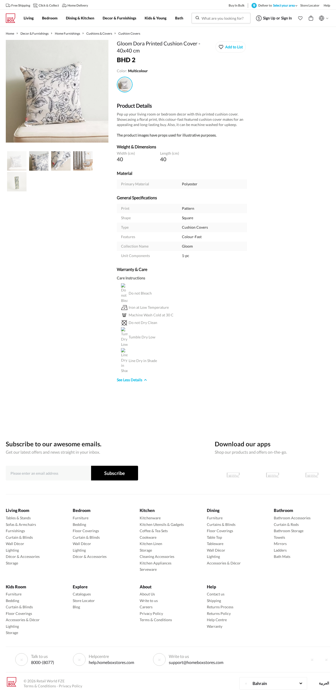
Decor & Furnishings (34, 33)
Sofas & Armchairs (21, 524)
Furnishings (15, 530)
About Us (147, 594)
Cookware (148, 537)
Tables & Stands (18, 518)
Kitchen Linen (151, 543)
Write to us (149, 600)
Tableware (215, 543)
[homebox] (12, 18)
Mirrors (280, 543)
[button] (300, 18)
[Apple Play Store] (233, 475)
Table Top (214, 537)
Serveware (148, 569)
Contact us (215, 594)
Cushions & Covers (99, 33)
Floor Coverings (86, 530)
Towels (279, 537)
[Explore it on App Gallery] (311, 475)
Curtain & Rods (286, 524)
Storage (12, 563)
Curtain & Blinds (19, 537)
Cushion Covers (129, 33)
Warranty (214, 626)
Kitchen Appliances (155, 563)
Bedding (79, 524)
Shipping (214, 600)
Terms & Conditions (156, 619)
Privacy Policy (151, 613)
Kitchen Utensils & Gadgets (162, 524)
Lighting (12, 550)
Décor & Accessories (23, 556)
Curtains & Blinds (221, 524)
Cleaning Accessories (157, 556)
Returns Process (220, 607)
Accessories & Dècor (224, 563)
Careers (146, 607)
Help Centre (217, 619)
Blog (76, 607)
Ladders (280, 550)
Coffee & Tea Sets (154, 530)
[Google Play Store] (272, 475)
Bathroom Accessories (292, 518)
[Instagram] (326, 659)
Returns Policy (219, 613)
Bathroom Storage (288, 530)
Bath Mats (282, 556)
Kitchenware (150, 518)
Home (10, 33)
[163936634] (125, 84)
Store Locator (84, 600)
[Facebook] (312, 659)
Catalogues (82, 594)
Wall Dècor (15, 543)
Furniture (80, 518)
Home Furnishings (67, 33)
